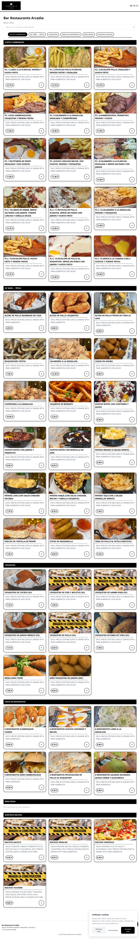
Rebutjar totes (99, 930)
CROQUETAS (53, 34)
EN (134, 5)
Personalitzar (113, 930)
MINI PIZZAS (88, 34)
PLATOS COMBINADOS (17, 34)
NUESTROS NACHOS (105, 34)
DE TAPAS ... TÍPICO (37, 34)
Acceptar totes (128, 930)
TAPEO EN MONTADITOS (71, 34)
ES (137, 5)
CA (131, 5)
